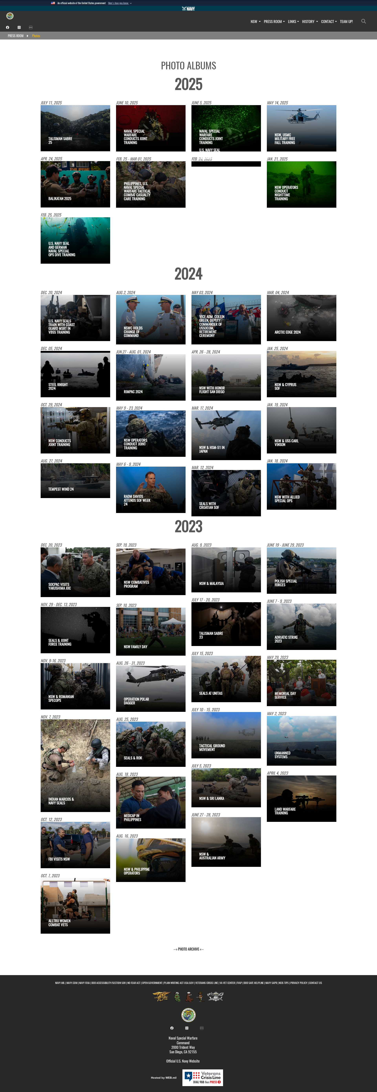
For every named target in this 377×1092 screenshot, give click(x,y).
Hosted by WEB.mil (164, 1077)
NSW (254, 21)
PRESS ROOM (273, 21)
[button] (120, 3)
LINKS (292, 21)
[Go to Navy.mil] (188, 8)
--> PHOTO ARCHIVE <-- (189, 949)
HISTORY (308, 21)
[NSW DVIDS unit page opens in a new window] (30, 27)
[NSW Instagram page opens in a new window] (19, 27)
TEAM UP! (346, 21)
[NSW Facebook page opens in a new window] (7, 27)
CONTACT (327, 21)
